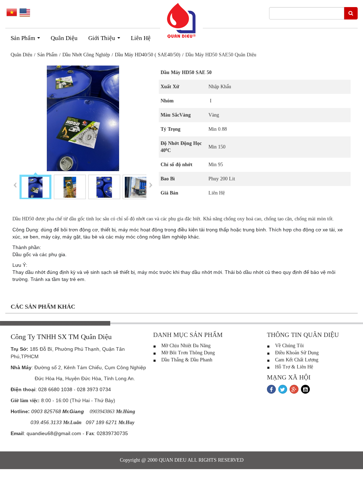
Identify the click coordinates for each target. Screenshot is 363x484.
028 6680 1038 (55, 389)
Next (150, 185)
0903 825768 (46, 411)
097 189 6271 (101, 422)
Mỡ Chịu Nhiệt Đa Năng (185, 345)
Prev (15, 185)
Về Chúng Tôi (289, 345)
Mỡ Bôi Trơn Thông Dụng (187, 352)
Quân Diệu (64, 38)
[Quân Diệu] (181, 20)
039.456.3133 (46, 422)
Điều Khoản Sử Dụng (296, 352)
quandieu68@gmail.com (54, 433)
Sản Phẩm (27, 40)
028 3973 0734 (94, 389)
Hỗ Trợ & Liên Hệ (293, 367)
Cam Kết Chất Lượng (296, 359)
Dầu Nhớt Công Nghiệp (86, 54)
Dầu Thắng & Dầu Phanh (186, 359)
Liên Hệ (141, 38)
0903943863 (102, 411)
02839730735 (112, 433)
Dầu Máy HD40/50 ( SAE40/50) (147, 54)
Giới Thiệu (105, 40)
